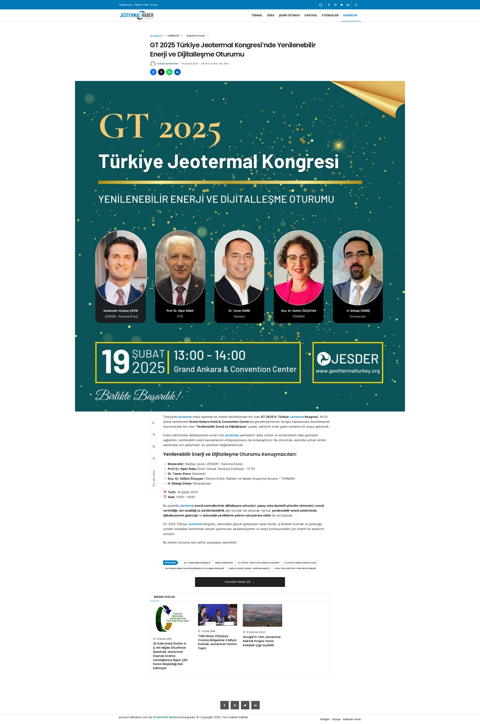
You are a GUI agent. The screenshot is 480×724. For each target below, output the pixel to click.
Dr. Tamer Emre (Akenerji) (197, 562)
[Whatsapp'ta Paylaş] (169, 72)
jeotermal (185, 417)
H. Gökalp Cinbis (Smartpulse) (300, 562)
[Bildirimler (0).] (356, 4)
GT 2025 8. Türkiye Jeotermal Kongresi (258, 562)
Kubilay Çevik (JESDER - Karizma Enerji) (249, 568)
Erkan (161, 63)
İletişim (325, 719)
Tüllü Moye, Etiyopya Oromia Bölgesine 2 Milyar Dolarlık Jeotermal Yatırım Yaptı (217, 642)
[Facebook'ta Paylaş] (153, 72)
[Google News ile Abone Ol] (154, 478)
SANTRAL (310, 15)
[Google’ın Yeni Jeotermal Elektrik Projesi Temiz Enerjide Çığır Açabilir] (262, 615)
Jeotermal (297, 417)
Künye (154, 4)
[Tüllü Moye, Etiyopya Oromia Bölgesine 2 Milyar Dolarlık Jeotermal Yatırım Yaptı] (217, 615)
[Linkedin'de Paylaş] (177, 72)
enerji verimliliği (224, 562)
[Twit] (341, 5)
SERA (270, 15)
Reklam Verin (141, 4)
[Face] (329, 5)
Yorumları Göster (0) (238, 582)
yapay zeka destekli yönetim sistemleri (295, 568)
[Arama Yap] (321, 5)
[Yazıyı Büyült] (154, 434)
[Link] (348, 5)
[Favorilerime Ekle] (154, 423)
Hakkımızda (125, 4)
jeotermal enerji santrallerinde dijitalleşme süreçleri (194, 568)
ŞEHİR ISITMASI (289, 15)
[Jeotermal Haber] (136, 15)
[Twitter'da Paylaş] (161, 72)
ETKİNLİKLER (330, 15)
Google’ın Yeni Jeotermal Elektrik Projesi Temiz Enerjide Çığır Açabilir (261, 641)
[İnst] (335, 5)
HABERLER (350, 15)
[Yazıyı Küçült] (154, 446)
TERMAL (256, 15)
